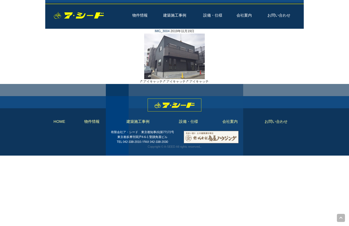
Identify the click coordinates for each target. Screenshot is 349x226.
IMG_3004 (162, 31)
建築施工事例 (174, 15)
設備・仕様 (212, 15)
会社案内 (244, 15)
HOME (59, 121)
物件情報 (140, 15)
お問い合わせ (278, 15)
